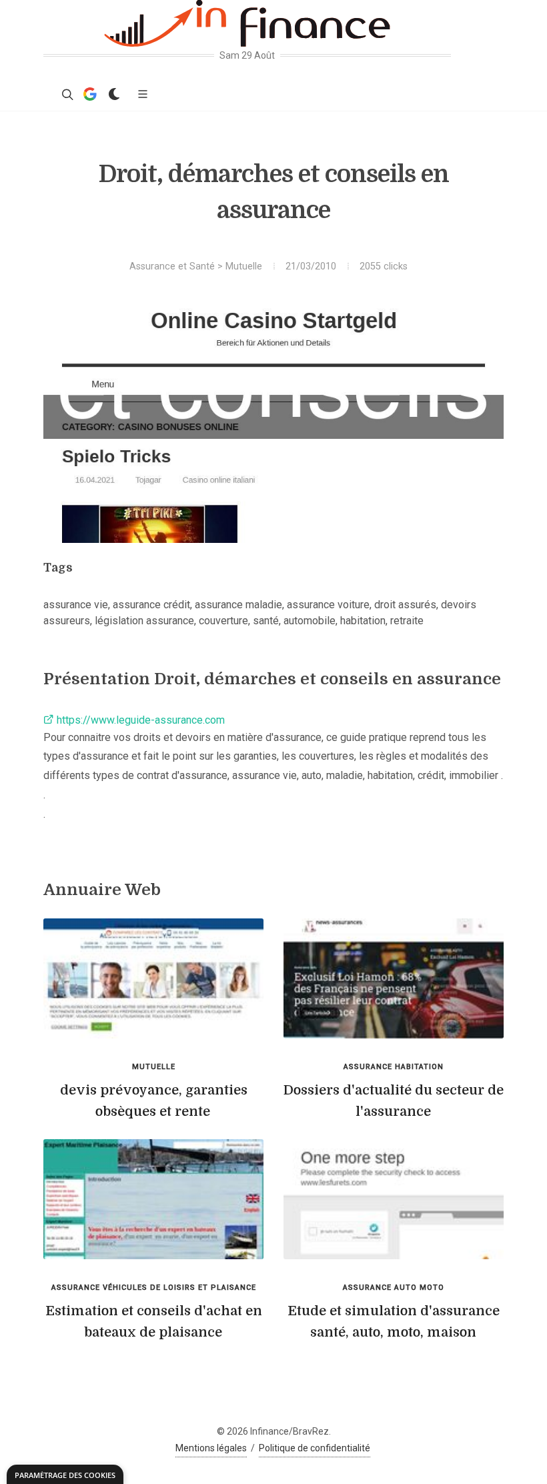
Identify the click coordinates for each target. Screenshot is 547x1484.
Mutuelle (243, 266)
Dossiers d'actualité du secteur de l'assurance (394, 1100)
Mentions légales (211, 1448)
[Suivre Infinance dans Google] (90, 94)
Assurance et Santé (172, 266)
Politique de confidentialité (314, 1448)
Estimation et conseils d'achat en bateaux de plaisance (153, 1321)
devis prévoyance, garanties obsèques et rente (153, 1100)
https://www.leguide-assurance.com (139, 720)
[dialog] (65, 1474)
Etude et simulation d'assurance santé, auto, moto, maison (394, 1321)
